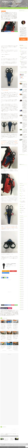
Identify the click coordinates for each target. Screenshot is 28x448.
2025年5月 (22, 232)
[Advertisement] (9, 39)
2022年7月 (22, 278)
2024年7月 (22, 241)
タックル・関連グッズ (23, 191)
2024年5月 (22, 243)
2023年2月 (22, 265)
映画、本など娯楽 (23, 208)
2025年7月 (22, 230)
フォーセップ (3, 142)
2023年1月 (22, 267)
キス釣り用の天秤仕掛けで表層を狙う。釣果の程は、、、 (24, 67)
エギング (22, 187)
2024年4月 (22, 245)
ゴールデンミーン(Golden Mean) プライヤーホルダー (11, 264)
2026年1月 (22, 223)
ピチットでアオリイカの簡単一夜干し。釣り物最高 (24, 48)
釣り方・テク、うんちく (23, 212)
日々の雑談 (22, 206)
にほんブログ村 (22, 78)
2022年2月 (22, 287)
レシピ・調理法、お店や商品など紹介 (23, 202)
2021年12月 (22, 291)
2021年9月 (22, 296)
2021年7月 (22, 300)
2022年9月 (22, 274)
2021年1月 (22, 309)
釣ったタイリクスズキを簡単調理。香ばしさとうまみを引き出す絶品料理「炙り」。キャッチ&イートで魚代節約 (24, 63)
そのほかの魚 (22, 185)
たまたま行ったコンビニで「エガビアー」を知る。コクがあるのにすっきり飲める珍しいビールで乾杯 (24, 53)
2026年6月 (22, 217)
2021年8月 (22, 298)
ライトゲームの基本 (23, 199)
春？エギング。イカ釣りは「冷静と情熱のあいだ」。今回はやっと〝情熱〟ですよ (24, 58)
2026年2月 (22, 221)
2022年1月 (22, 289)
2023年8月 (22, 256)
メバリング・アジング (23, 196)
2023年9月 (22, 254)
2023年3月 (22, 263)
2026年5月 (22, 219)
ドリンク (22, 193)
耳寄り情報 (22, 210)
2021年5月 (22, 302)
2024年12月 (22, 234)
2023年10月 (22, 252)
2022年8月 (22, 276)
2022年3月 (22, 285)
